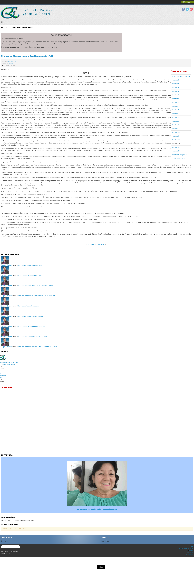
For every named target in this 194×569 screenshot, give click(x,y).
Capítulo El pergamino (179, 155)
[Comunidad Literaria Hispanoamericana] (27, 13)
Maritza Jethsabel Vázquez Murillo (44, 347)
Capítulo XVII (176, 140)
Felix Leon (35, 306)
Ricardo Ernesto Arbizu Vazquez (43, 296)
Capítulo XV (176, 132)
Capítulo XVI (176, 136)
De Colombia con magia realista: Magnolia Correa (97, 509)
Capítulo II (175, 84)
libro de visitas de (24, 265)
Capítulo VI (176, 98)
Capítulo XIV (176, 128)
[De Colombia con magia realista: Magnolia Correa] (97, 483)
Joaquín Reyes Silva (38, 326)
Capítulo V (175, 95)
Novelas (10, 63)
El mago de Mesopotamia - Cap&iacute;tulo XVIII (27, 56)
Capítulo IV (176, 91)
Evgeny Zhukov (6, 265)
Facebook (183, 9)
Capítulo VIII (176, 106)
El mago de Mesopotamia (181, 76)
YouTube (191, 9)
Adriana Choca (37, 275)
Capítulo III (175, 87)
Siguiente (100, 244)
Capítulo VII (176, 102)
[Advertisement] (97, 422)
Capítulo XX (176, 151)
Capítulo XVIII (176, 143)
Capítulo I (175, 80)
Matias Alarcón (37, 316)
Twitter (187, 9)
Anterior (91, 244)
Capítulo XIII (176, 125)
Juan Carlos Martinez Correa (42, 285)
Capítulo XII (176, 121)
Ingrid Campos (36, 265)
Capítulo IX (176, 110)
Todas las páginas (178, 158)
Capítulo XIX (176, 147)
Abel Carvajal (12, 61)
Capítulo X (175, 113)
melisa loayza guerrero (39, 336)
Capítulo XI (176, 117)
